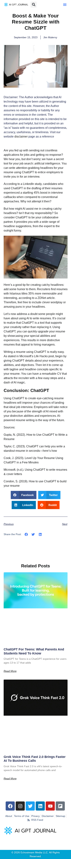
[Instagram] (20, 806)
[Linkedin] (40, 806)
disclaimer (21, 136)
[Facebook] (10, 806)
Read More (10, 671)
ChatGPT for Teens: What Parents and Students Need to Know (34, 651)
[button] (65, 4)
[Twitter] (30, 806)
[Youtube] (50, 806)
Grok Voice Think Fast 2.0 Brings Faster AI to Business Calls (35, 759)
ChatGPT (18, 398)
